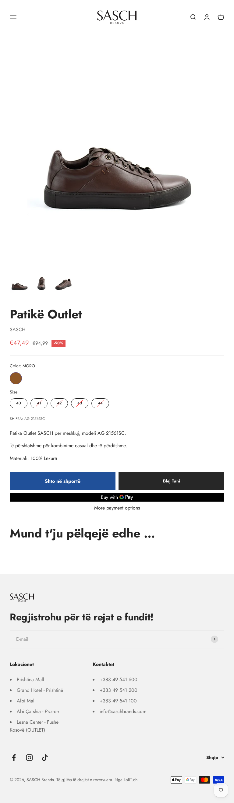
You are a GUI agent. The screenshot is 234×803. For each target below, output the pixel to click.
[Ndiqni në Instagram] (29, 757)
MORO (16, 378)
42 (59, 402)
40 (18, 402)
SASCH (17, 329)
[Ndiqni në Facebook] (14, 757)
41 (39, 402)
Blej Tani (171, 481)
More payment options (117, 507)
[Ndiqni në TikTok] (45, 757)
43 (79, 402)
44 (100, 402)
